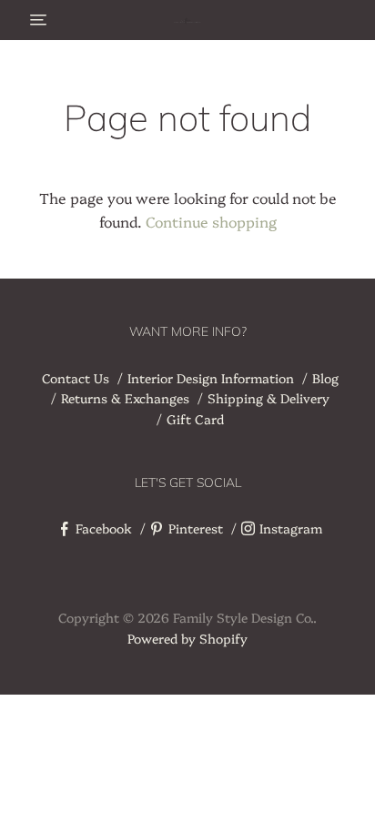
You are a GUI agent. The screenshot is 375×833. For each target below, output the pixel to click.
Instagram (290, 528)
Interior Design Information (210, 378)
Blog (325, 378)
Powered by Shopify (187, 638)
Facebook (104, 528)
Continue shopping (211, 221)
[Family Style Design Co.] (187, 20)
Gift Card (195, 419)
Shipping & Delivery (268, 398)
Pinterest (195, 528)
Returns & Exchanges (125, 398)
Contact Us (75, 378)
